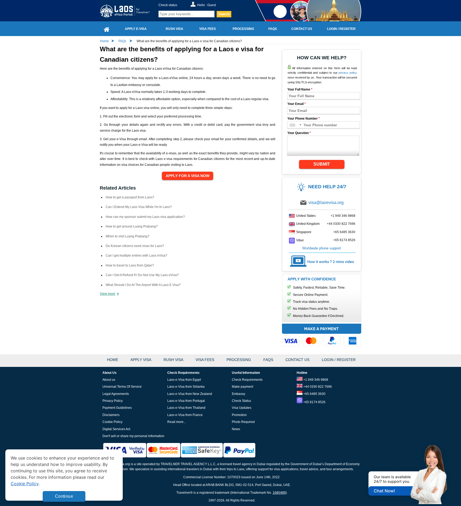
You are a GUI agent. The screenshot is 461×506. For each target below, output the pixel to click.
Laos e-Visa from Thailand (186, 408)
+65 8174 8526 (344, 240)
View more (107, 294)
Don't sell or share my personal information (133, 436)
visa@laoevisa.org (326, 202)
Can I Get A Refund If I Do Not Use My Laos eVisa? (142, 275)
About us (108, 380)
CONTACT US (297, 360)
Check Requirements (247, 380)
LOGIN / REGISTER (339, 360)
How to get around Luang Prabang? (132, 226)
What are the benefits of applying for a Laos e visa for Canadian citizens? (189, 41)
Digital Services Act (116, 429)
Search (224, 14)
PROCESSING (238, 360)
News (236, 429)
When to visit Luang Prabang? (127, 236)
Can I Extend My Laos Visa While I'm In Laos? (139, 207)
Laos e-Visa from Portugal (186, 401)
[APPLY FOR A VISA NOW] (187, 176)
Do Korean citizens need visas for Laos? (135, 246)
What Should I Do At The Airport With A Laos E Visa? (143, 285)
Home (104, 41)
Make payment (242, 387)
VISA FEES (205, 360)
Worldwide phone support (321, 248)
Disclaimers (111, 415)
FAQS (268, 360)
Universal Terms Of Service (122, 387)
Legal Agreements (115, 394)
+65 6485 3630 (344, 232)
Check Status (241, 401)
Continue (64, 496)
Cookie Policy (112, 422)
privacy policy (348, 72)
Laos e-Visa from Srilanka (186, 387)
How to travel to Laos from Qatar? (130, 265)
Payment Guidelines (117, 408)
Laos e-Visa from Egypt (184, 380)
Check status (167, 5)
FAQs (122, 41)
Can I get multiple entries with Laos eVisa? (136, 255)
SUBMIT (321, 164)
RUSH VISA (173, 360)
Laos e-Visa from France (185, 415)
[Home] (107, 28)
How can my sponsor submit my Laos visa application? (145, 217)
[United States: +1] (295, 125)
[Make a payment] (321, 336)
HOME (112, 360)
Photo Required (243, 422)
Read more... (176, 422)
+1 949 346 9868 (343, 216)
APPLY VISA (140, 360)
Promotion (239, 415)
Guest (211, 5)
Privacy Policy (112, 401)
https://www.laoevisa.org (128, 10)
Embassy (238, 394)
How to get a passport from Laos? (130, 197)
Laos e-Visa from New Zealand (189, 394)
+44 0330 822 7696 (341, 224)
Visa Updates (241, 408)
